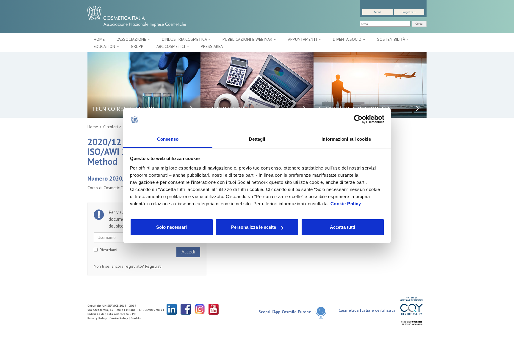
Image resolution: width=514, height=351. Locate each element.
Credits (136, 318)
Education (105, 46)
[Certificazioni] (412, 311)
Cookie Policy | (120, 318)
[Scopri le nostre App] (323, 312)
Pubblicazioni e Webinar (247, 39)
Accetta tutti (342, 227)
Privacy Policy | (98, 318)
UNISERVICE (110, 306)
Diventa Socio (348, 39)
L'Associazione (132, 39)
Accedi (378, 12)
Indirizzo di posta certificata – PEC (112, 314)
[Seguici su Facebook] (186, 309)
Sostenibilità (391, 39)
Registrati (409, 12)
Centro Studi (225, 109)
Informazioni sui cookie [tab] (346, 139)
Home (99, 39)
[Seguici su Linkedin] (172, 309)
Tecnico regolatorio (123, 109)
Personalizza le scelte (253, 227)
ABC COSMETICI (171, 46)
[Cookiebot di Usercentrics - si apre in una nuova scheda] (358, 119)
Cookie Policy (345, 203)
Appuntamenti (303, 39)
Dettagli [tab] (257, 139)
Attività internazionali (353, 109)
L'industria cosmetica (185, 39)
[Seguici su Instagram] (200, 309)
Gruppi (138, 46)
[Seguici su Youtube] (214, 309)
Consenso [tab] (167, 139)
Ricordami (108, 250)
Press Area (212, 46)
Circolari (110, 126)
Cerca (419, 24)
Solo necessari (171, 227)
